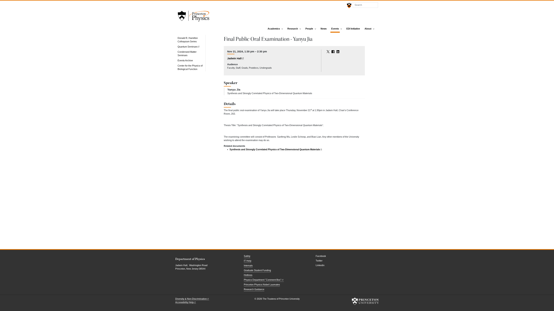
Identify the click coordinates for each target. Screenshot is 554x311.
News (324, 28)
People (309, 28)
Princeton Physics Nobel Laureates (262, 284)
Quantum (187, 46)
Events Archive (185, 60)
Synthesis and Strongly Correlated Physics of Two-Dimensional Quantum (275, 149)
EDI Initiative (353, 28)
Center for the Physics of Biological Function (190, 67)
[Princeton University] (349, 5)
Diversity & (191, 299)
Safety (247, 256)
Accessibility (184, 302)
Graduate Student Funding (257, 270)
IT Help (247, 261)
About (368, 28)
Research (292, 28)
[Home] (193, 17)
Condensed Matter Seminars (187, 54)
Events (335, 28)
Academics (274, 28)
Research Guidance (254, 289)
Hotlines (248, 275)
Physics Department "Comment (262, 280)
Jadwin (234, 58)
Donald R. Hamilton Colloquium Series (188, 40)
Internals (248, 265)
